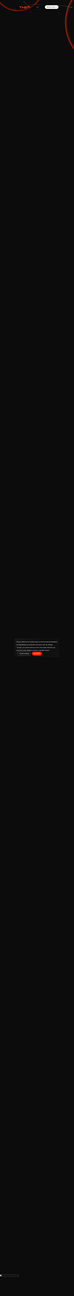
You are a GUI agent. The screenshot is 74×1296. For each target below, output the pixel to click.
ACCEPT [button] (37, 653)
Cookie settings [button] (24, 653)
